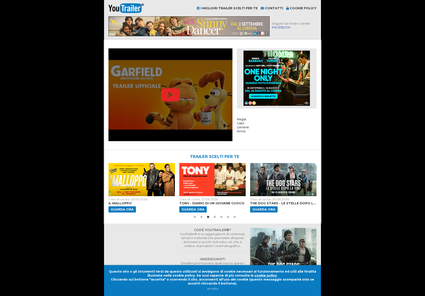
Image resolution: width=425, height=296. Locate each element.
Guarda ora (145, 209)
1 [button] (195, 217)
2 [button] (201, 217)
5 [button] (221, 217)
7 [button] (234, 217)
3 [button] (208, 217)
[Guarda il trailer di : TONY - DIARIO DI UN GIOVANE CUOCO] (165, 179)
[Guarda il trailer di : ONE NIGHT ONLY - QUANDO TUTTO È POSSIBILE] (307, 179)
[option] (165, 188)
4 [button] (214, 217)
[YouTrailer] (126, 12)
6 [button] (228, 217)
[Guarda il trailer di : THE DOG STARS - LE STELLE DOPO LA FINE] (236, 179)
